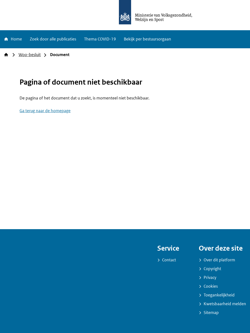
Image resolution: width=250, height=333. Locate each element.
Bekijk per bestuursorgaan (147, 39)
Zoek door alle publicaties (53, 39)
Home (16, 39)
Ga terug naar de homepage (45, 110)
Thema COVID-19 (100, 39)
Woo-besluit (30, 54)
